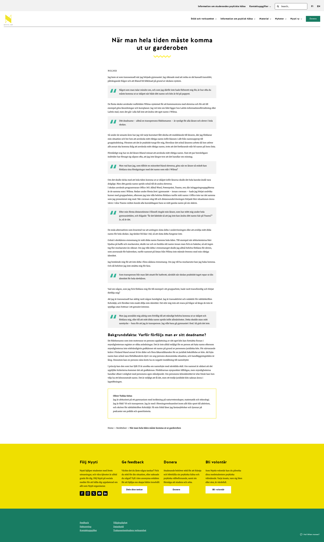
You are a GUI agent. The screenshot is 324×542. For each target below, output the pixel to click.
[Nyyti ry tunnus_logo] (8, 14)
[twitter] (93, 493)
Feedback (84, 522)
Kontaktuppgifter (88, 530)
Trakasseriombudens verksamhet (129, 530)
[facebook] (82, 493)
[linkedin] (105, 493)
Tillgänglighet (120, 522)
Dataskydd (118, 526)
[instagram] (88, 493)
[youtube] (99, 493)
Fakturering (85, 526)
